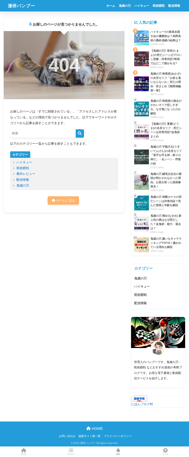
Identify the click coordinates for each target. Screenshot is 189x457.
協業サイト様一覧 (89, 436)
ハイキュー (141, 5)
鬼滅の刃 (125, 5)
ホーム (110, 5)
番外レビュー (25, 174)
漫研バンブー (21, 5)
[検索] (80, 133)
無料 (118, 454)
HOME (97, 428)
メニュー (71, 454)
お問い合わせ (67, 436)
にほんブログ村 (142, 404)
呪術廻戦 (159, 5)
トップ (165, 454)
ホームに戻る (65, 200)
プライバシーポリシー (118, 436)
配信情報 (174, 5)
